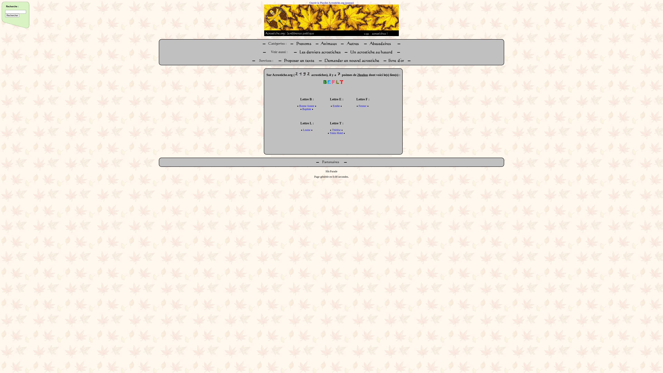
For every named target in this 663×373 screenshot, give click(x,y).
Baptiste (306, 109)
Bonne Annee (306, 105)
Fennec (363, 105)
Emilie (336, 105)
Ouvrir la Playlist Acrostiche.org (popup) (331, 2)
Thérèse (336, 129)
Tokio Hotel (336, 133)
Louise (306, 129)
